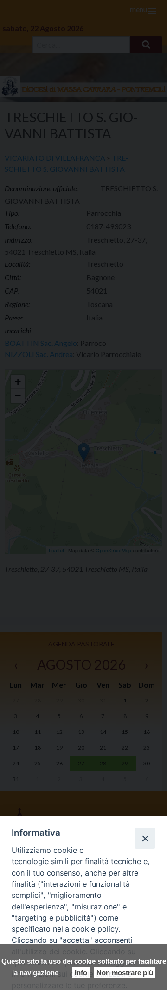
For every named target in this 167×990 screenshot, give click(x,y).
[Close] (145, 838)
